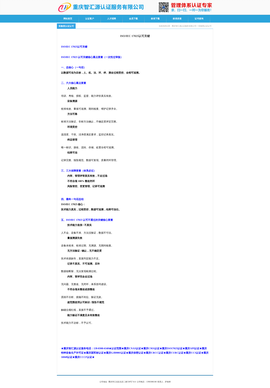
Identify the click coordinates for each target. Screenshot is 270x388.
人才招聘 (111, 18)
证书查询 (199, 18)
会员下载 (133, 18)
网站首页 (67, 18)
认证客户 (89, 18)
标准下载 (155, 18)
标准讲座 (177, 18)
